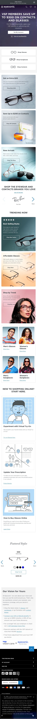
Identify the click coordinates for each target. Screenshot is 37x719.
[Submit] (20, 682)
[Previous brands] (4, 200)
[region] (18, 200)
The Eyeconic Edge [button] (8, 658)
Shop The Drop (11, 160)
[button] (31, 7)
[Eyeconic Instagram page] (10, 674)
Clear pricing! (18, 1)
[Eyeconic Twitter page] (6, 674)
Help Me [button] (4, 666)
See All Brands (18, 192)
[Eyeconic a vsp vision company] (14, 7)
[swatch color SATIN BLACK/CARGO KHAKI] (17, 567)
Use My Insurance (18, 32)
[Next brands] (33, 200)
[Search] (26, 7)
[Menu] (2, 7)
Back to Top (31, 648)
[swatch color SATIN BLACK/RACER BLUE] (20, 567)
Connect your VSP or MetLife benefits (16, 616)
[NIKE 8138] (18, 565)
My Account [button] (6, 662)
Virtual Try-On (18, 572)
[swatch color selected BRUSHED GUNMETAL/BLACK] (15, 567)
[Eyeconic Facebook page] (3, 674)
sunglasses (7, 610)
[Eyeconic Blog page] (18, 675)
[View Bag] (35, 7)
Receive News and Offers (10, 679)
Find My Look (11, 304)
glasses (22, 608)
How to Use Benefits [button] (20, 36)
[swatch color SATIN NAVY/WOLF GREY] (23, 567)
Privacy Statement (6, 693)
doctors (19, 631)
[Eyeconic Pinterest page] (14, 674)
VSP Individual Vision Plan (16, 626)
